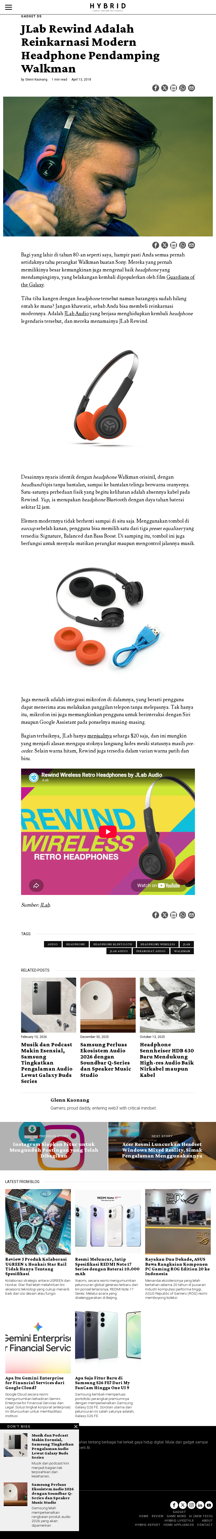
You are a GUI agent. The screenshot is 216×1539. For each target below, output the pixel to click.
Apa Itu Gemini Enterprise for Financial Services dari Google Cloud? (35, 1382)
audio (53, 944)
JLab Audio (76, 313)
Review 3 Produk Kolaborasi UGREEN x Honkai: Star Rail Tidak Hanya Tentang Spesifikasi (36, 1266)
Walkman (182, 951)
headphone (75, 944)
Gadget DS (31, 16)
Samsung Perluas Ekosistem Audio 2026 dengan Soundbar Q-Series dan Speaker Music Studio (105, 1059)
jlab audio (119, 951)
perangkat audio (151, 951)
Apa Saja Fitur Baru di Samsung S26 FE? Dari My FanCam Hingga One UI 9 (102, 1382)
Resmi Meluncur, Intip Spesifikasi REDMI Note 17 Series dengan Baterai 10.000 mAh (107, 1266)
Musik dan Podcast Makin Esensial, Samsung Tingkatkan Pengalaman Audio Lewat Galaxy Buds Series (46, 1062)
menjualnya (99, 736)
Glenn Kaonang (36, 79)
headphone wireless (158, 944)
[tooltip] (155, 88)
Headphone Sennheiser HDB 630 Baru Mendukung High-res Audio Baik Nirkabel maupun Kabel (167, 1059)
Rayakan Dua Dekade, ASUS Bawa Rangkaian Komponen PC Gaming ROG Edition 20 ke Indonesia (177, 1266)
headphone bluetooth (113, 944)
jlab (186, 944)
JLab (45, 905)
